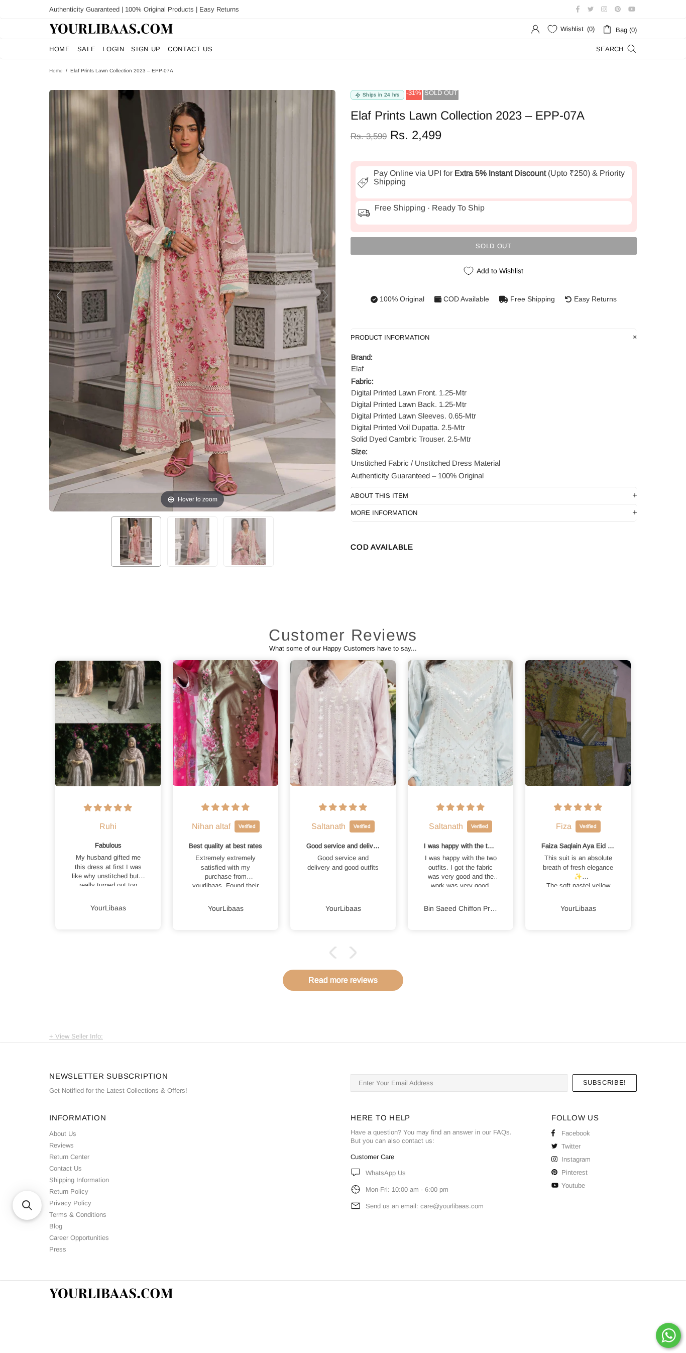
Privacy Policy (70, 1203)
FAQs (501, 1132)
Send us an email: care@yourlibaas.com (425, 1206)
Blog (55, 1226)
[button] (335, 953)
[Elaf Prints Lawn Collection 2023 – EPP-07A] (136, 541)
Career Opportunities (79, 1237)
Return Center (69, 1157)
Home (56, 70)
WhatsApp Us (386, 1173)
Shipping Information (79, 1180)
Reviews (61, 1145)
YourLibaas (112, 29)
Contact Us (65, 1168)
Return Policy (68, 1191)
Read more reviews (343, 980)
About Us (62, 1133)
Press (57, 1249)
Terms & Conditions (77, 1214)
